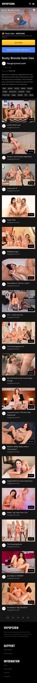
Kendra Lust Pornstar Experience (19, 157)
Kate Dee (12, 71)
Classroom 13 (12, 188)
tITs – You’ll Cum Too (15, 315)
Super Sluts (11, 220)
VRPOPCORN (8, 4)
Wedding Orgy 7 (13, 252)
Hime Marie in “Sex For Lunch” (18, 283)
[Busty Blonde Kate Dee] (18, 19)
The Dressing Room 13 (15, 346)
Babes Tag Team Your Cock (17, 512)
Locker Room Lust (13, 125)
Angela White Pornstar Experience (19, 481)
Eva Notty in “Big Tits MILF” (17, 607)
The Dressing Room (14, 544)
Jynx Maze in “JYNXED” (15, 576)
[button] (30, 3)
